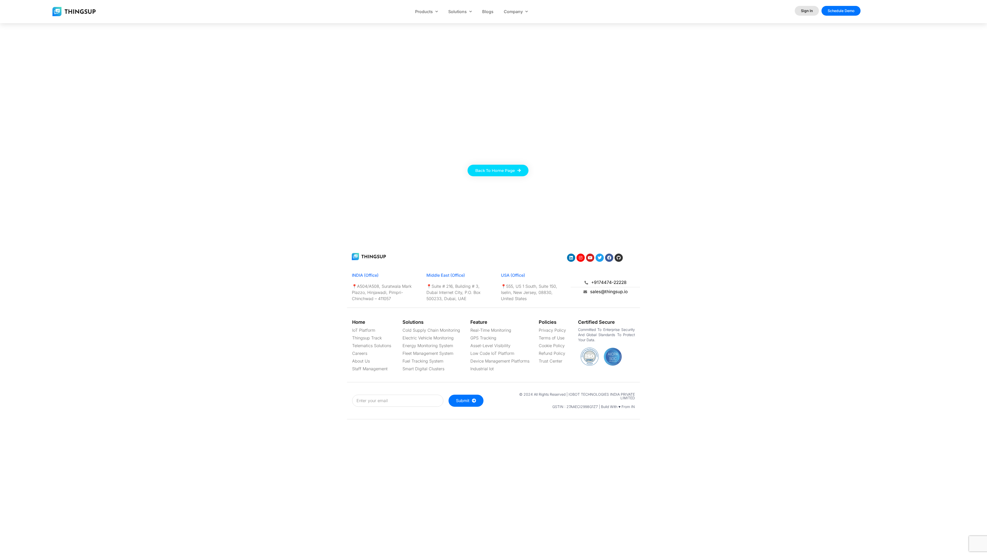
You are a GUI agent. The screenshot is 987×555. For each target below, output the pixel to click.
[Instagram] (581, 258)
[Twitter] (600, 258)
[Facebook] (609, 258)
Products (424, 11)
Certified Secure (596, 322)
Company (513, 11)
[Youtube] (590, 258)
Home (358, 322)
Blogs (488, 11)
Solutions (457, 11)
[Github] (619, 258)
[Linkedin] (571, 258)
